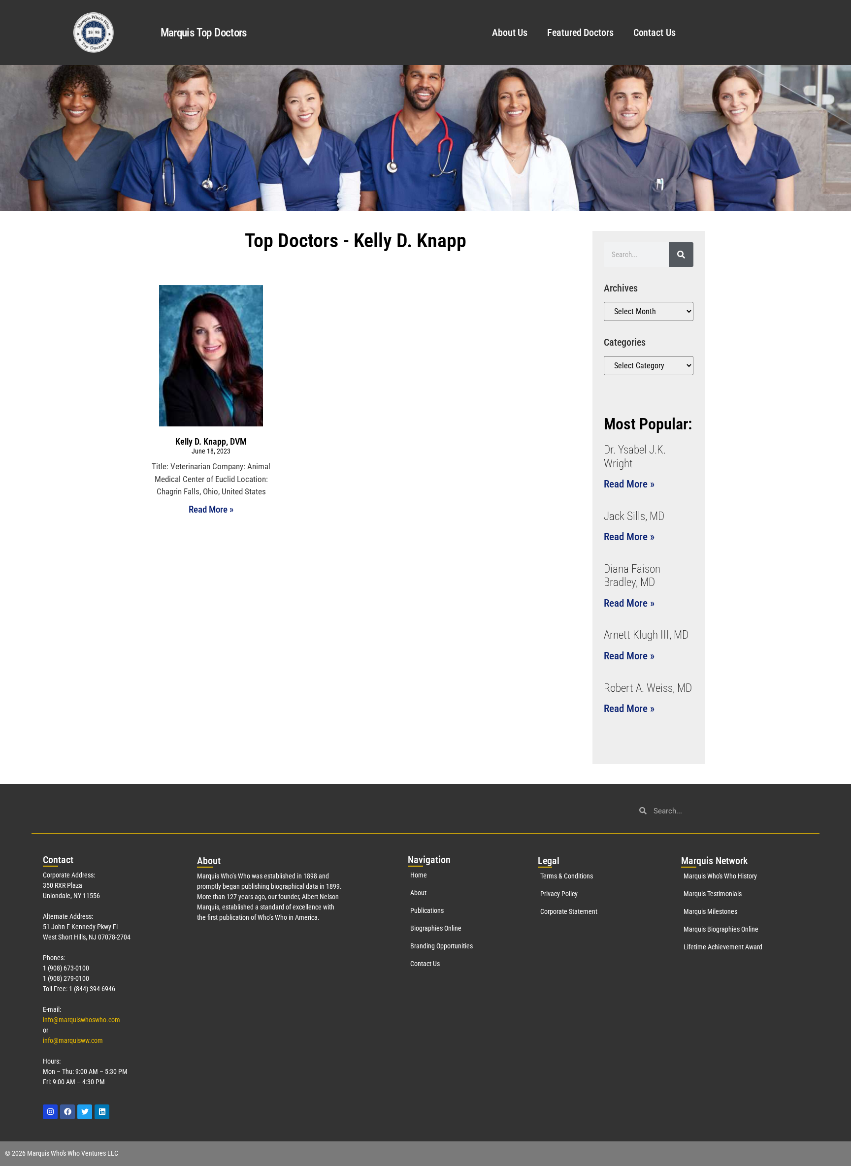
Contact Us (654, 32)
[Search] (681, 254)
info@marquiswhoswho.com (81, 1020)
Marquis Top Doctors (204, 32)
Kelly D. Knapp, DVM (211, 441)
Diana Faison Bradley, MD (632, 575)
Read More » (211, 509)
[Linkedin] (102, 1111)
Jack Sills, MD (634, 516)
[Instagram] (50, 1111)
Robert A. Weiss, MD (648, 688)
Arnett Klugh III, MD (646, 635)
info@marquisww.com (73, 1040)
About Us (509, 32)
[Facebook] (67, 1111)
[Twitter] (84, 1111)
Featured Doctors (580, 32)
